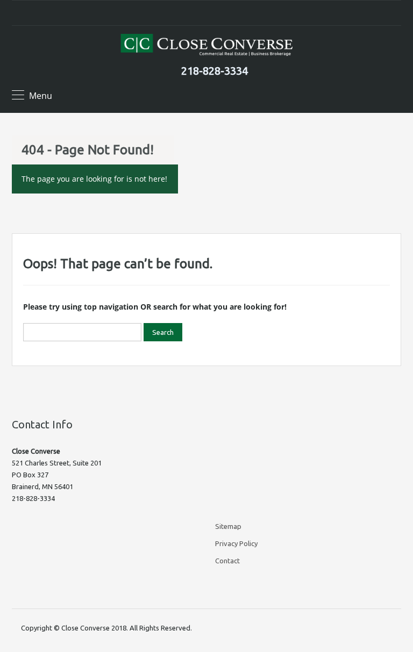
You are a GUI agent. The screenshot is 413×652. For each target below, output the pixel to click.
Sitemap (228, 526)
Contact (227, 560)
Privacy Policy (236, 543)
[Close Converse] (206, 46)
